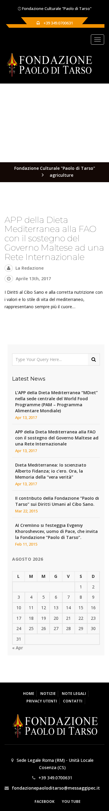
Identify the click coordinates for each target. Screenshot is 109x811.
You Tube (71, 801)
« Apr (17, 648)
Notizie (48, 693)
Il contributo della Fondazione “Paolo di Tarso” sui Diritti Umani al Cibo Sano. (57, 501)
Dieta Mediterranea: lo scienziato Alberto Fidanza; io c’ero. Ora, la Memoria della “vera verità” (50, 471)
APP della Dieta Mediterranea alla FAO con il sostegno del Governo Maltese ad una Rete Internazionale (54, 238)
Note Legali (74, 693)
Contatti (72, 701)
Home (28, 693)
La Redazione (29, 268)
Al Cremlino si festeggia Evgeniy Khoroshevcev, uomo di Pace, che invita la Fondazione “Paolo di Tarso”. (56, 531)
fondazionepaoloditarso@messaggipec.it (56, 788)
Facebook (44, 801)
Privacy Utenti (41, 701)
